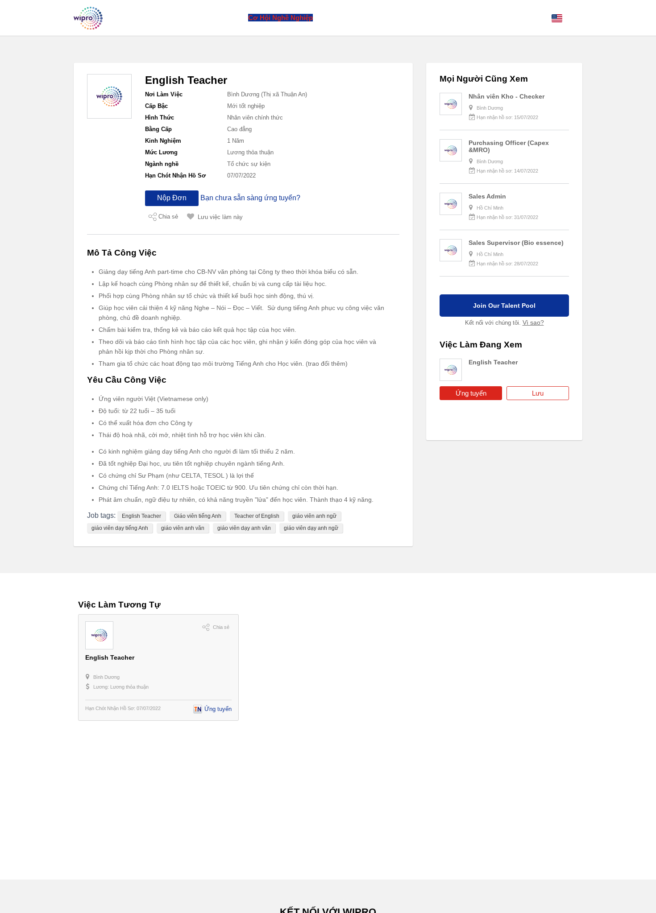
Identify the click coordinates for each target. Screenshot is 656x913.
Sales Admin (487, 196)
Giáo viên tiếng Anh (197, 516)
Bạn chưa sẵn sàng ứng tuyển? (250, 198)
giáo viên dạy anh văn (244, 528)
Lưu (538, 393)
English (574, 17)
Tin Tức (229, 17)
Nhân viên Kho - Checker (506, 96)
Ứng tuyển (471, 393)
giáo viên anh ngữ (314, 516)
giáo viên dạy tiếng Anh (119, 528)
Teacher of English (256, 516)
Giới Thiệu (185, 17)
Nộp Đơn (172, 198)
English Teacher (141, 516)
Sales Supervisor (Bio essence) (516, 242)
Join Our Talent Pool (504, 305)
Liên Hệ (422, 17)
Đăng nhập (527, 17)
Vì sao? (533, 322)
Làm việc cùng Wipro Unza (361, 17)
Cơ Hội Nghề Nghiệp (280, 17)
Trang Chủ (145, 17)
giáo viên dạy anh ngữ (311, 528)
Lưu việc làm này (220, 217)
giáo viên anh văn (182, 528)
